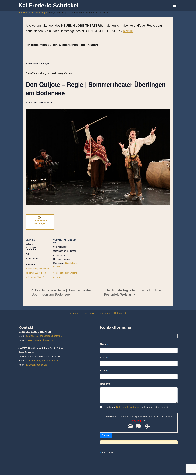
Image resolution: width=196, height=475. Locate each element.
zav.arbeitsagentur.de (36, 365)
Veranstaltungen (39, 12)
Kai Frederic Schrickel (48, 5)
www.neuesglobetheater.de (39, 340)
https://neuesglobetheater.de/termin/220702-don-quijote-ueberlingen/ (37, 272)
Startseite (23, 12)
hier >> (128, 31)
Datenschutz (120, 313)
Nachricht (106, 383)
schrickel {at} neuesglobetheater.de (44, 336)
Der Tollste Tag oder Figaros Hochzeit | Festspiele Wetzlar (134, 292)
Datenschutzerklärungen (128, 407)
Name (104, 344)
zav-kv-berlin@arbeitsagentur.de (42, 360)
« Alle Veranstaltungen (38, 63)
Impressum (104, 313)
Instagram (74, 313)
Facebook (89, 313)
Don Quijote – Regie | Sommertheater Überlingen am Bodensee (61, 292)
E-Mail (104, 357)
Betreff (104, 370)
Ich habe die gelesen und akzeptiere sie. (136, 407)
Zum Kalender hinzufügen (40, 222)
